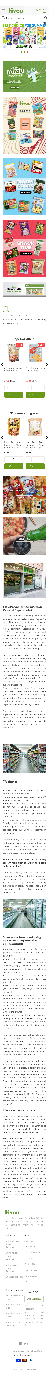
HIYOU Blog (29, 1259)
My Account (30, 1247)
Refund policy (30, 1276)
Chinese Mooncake (14, 1277)
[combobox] (32, 18)
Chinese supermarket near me (18, 1022)
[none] (2, 35)
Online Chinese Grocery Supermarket (12, 1244)
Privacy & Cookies (17, 1351)
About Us (28, 1241)
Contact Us (29, 1264)
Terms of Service (31, 1270)
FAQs (26, 1282)
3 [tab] (27, 52)
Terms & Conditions (34, 1351)
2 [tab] (24, 52)
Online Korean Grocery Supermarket (11, 1256)
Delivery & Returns (33, 1253)
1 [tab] (21, 52)
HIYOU (20, 1369)
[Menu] (3, 10)
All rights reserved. (30, 1369)
